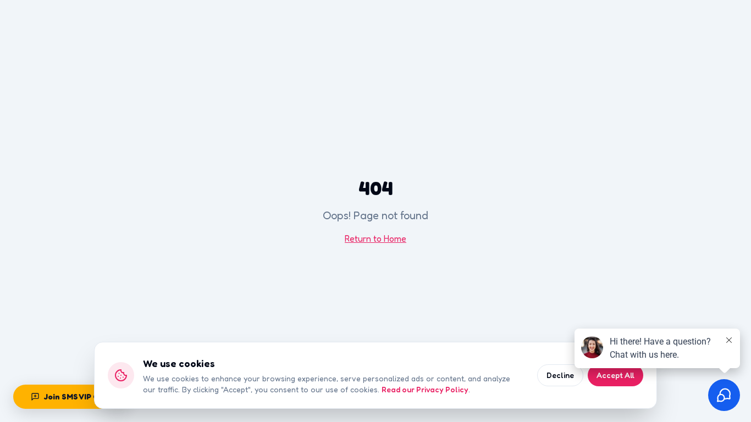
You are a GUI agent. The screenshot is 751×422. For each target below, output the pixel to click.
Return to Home (375, 238)
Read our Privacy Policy (425, 389)
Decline (560, 375)
